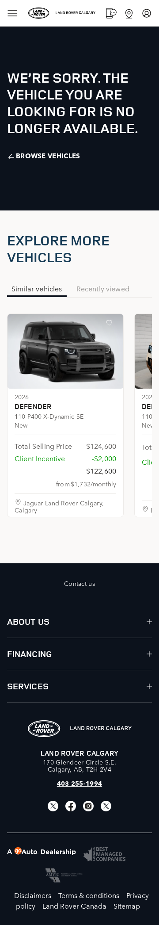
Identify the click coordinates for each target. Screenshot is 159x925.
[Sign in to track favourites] (111, 324)
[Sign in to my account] (146, 13)
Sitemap (127, 905)
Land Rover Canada (74, 905)
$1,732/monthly (93, 483)
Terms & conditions (88, 895)
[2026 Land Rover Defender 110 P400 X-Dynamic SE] (65, 351)
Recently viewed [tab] (102, 288)
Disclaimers (32, 895)
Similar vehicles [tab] (36, 288)
